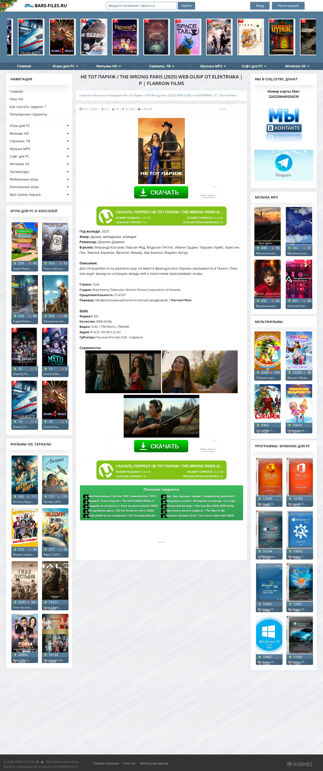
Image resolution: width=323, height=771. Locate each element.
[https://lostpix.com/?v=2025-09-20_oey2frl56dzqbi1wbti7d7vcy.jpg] (161, 436)
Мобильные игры (24, 179)
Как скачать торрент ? (28, 106)
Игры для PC (63, 66)
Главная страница (106, 763)
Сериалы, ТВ (159, 66)
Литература (19, 171)
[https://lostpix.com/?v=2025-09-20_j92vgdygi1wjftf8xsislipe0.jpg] (200, 392)
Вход (260, 5)
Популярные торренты (28, 114)
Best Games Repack (25, 194)
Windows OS (295, 66)
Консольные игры (24, 187)
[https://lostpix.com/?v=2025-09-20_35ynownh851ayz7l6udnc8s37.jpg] (123, 392)
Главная (24, 66)
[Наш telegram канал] (283, 164)
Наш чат (16, 99)
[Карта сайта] (42, 761)
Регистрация (288, 5)
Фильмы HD (106, 66)
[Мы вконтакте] (283, 123)
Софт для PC (252, 66)
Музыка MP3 (211, 66)
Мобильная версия (154, 763)
